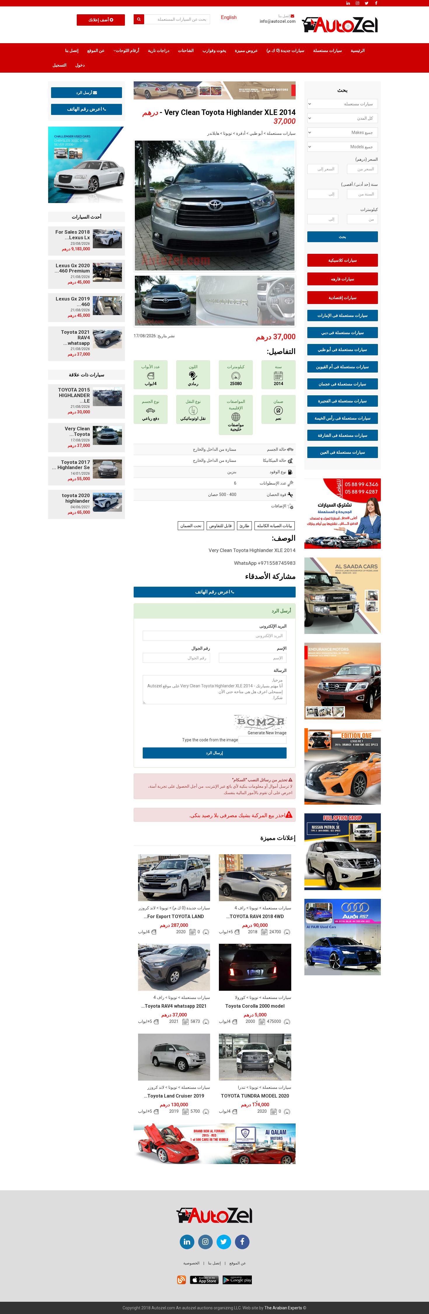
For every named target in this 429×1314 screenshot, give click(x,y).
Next (304, 204)
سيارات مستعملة (327, 50)
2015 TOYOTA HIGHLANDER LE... (74, 395)
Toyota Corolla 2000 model (255, 1006)
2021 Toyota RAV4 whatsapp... (174, 1006)
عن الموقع (95, 50)
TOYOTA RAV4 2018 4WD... (255, 916)
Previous (124, 204)
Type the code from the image (210, 740)
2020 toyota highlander (76, 498)
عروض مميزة (246, 50)
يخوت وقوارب (214, 50)
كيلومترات (369, 209)
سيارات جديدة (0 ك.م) (285, 50)
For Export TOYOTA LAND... (174, 916)
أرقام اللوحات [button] (127, 50)
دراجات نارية (158, 50)
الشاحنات (186, 50)
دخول (80, 65)
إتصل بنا (72, 50)
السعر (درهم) (366, 159)
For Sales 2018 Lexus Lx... (72, 234)
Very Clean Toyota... (77, 431)
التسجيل (60, 65)
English (229, 17)
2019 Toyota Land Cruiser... (174, 1096)
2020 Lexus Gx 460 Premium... (72, 268)
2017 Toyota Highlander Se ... (71, 465)
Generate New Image (267, 733)
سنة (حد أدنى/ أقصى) (359, 184)
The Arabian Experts (283, 1308)
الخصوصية (191, 1263)
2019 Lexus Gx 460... (73, 301)
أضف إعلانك (99, 20)
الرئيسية (358, 50)
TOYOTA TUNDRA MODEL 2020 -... (255, 1098)
